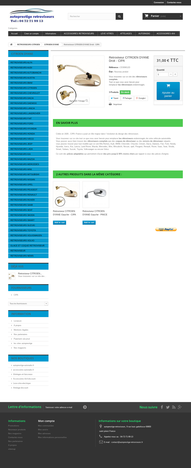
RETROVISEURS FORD (21, 123)
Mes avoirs (43, 430)
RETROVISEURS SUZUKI (22, 225)
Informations (50, 33)
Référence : (114, 67)
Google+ (142, 98)
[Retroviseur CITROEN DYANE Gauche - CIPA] (66, 194)
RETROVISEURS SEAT (21, 210)
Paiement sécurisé (21, 339)
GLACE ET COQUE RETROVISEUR (27, 245)
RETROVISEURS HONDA (22, 134)
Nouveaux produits (17, 430)
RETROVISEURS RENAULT (23, 195)
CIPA (15, 295)
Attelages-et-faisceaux (23, 374)
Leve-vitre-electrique (22, 383)
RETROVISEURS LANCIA (22, 108)
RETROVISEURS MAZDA (22, 159)
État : (111, 72)
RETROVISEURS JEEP (21, 144)
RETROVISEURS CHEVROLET (25, 93)
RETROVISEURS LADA (21, 149)
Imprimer (117, 104)
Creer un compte (31, 33)
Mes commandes (46, 426)
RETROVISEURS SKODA (22, 215)
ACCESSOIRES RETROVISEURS (79, 33)
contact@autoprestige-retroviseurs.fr (127, 442)
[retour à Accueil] (11, 45)
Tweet (115, 98)
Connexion (159, 2)
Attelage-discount (20, 388)
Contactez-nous (174, 2)
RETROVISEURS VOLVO (22, 240)
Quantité (160, 70)
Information (21, 314)
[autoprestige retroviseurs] (35, 15)
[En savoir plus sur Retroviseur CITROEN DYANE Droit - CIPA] (11, 276)
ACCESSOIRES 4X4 (166, 33)
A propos (17, 325)
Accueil (14, 33)
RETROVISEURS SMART (22, 220)
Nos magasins (19, 348)
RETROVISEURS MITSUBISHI (24, 174)
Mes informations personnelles (52, 437)
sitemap (12, 449)
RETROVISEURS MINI (21, 169)
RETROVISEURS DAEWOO (23, 103)
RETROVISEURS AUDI (21, 67)
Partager (128, 98)
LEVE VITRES (107, 33)
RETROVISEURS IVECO (22, 139)
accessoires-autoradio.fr (23, 370)
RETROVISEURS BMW (21, 83)
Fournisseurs (21, 288)
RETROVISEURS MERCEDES (24, 164)
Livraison (17, 321)
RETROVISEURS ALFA (21, 62)
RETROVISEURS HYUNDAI (23, 128)
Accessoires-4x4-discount (24, 379)
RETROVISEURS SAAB (21, 205)
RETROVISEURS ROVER (22, 200)
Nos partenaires (20, 334)
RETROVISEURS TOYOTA (23, 230)
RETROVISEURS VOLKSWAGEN (26, 235)
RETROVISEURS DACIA (22, 98)
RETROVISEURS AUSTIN (22, 78)
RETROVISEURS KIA (20, 154)
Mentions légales (20, 330)
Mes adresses (44, 433)
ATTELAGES (126, 33)
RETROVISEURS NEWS (21, 256)
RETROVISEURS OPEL (21, 184)
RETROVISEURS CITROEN (23, 88)
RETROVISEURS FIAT (21, 118)
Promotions (13, 426)
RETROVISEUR (17, 250)
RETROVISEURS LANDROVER (25, 113)
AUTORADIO (144, 33)
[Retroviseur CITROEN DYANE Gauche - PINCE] (96, 194)
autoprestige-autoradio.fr (23, 365)
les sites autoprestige (22, 343)
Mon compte (46, 421)
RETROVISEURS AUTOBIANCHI (25, 72)
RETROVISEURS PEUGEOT (23, 189)
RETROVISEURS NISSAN (22, 179)
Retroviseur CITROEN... (30, 273)
